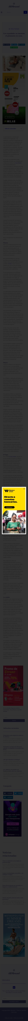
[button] (24, 488)
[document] (14, 510)
